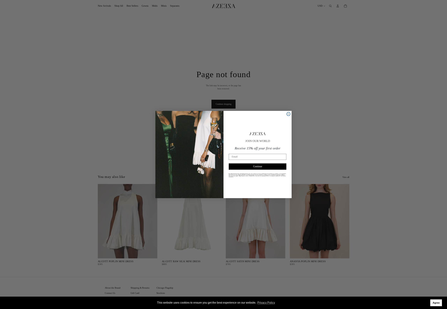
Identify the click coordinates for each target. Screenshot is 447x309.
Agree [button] (436, 302)
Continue (257, 166)
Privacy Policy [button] (266, 302)
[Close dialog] (288, 114)
